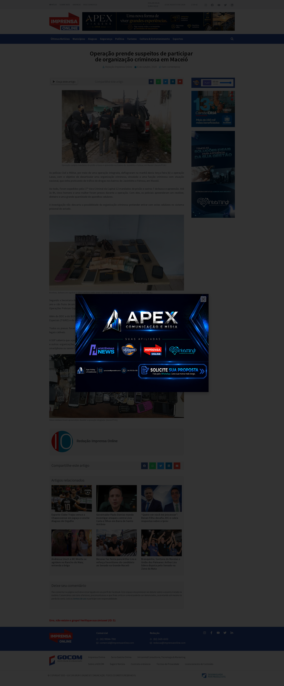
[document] (142, 343)
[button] (203, 299)
